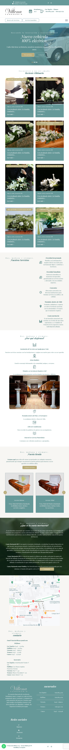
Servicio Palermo (19, 500)
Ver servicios (28, 53)
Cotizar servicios (29, 467)
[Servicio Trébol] (50, 484)
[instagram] (51, 3)
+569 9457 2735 (59, 11)
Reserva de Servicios (13, 20)
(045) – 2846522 (17, 650)
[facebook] (48, 3)
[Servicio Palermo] (19, 484)
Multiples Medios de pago (20, 4)
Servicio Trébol (49, 500)
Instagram (19, 738)
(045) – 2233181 (16, 652)
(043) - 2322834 (17, 648)
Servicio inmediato (31, 20)
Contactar (41, 53)
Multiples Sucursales (20, 2)
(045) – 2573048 (16, 654)
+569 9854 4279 (49, 11)
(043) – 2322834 (19, 646)
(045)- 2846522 (58, 702)
